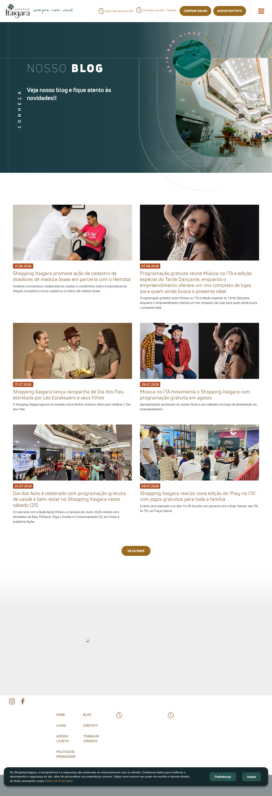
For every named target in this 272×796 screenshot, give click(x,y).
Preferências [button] (223, 777)
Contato (90, 725)
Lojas (61, 725)
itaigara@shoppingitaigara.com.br (187, 727)
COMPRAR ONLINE (195, 11)
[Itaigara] (17, 11)
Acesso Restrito (229, 11)
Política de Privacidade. (59, 781)
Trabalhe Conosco (91, 738)
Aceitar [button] (251, 777)
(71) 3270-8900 (136, 727)
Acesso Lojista (62, 738)
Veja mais (136, 550)
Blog (87, 714)
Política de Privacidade (66, 754)
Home (60, 714)
